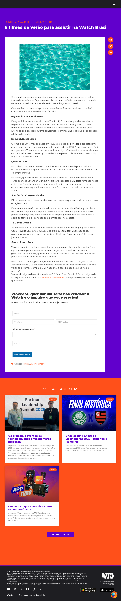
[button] (114, 4)
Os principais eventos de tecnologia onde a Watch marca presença (29, 438)
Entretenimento (37, 364)
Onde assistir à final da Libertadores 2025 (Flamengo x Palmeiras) (86, 438)
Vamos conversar (22, 354)
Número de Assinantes (24, 329)
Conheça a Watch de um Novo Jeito (29, 22)
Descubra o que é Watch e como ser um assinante (30, 508)
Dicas (26, 364)
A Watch (10, 595)
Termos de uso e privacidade (32, 595)
